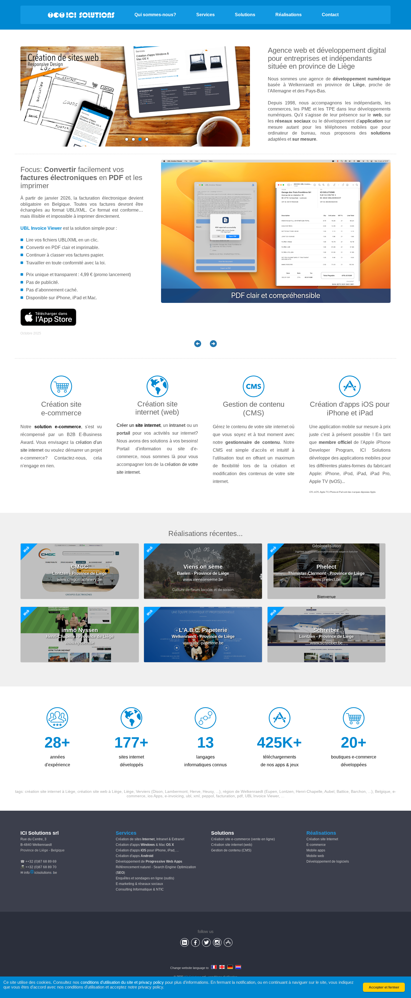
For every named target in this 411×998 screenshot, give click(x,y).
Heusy (208, 791)
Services (205, 14)
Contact (330, 14)
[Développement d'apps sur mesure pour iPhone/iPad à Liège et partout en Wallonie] (146, 139)
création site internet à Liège (50, 791)
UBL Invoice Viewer (41, 228)
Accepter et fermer (384, 987)
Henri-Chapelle (309, 791)
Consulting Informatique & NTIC (140, 889)
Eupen (271, 791)
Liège (346, 66)
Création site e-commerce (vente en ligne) (243, 839)
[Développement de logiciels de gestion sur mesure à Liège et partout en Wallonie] (133, 139)
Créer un (138, 425)
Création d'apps (134, 856)
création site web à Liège (99, 791)
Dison (158, 791)
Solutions (245, 14)
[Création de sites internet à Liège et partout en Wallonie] (140, 139)
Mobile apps (315, 850)
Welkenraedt (252, 791)
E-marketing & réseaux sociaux (139, 884)
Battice (343, 791)
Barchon (358, 791)
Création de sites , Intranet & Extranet (150, 839)
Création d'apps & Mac (145, 845)
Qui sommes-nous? (155, 14)
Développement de (149, 861)
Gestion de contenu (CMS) (231, 850)
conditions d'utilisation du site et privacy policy (122, 982)
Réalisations (288, 14)
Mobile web (315, 856)
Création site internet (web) (231, 845)
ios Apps (155, 796)
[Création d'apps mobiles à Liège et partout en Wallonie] (126, 139)
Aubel (329, 791)
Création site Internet (322, 839)
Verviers (143, 791)
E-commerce (316, 845)
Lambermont (176, 791)
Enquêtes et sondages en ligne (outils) (145, 878)
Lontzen (286, 791)
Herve (195, 791)
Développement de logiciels (327, 861)
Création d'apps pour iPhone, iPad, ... (147, 850)
